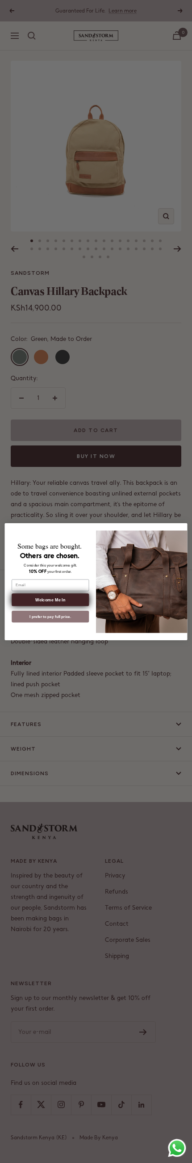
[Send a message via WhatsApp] (177, 1148)
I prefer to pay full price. (50, 616)
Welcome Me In (50, 599)
